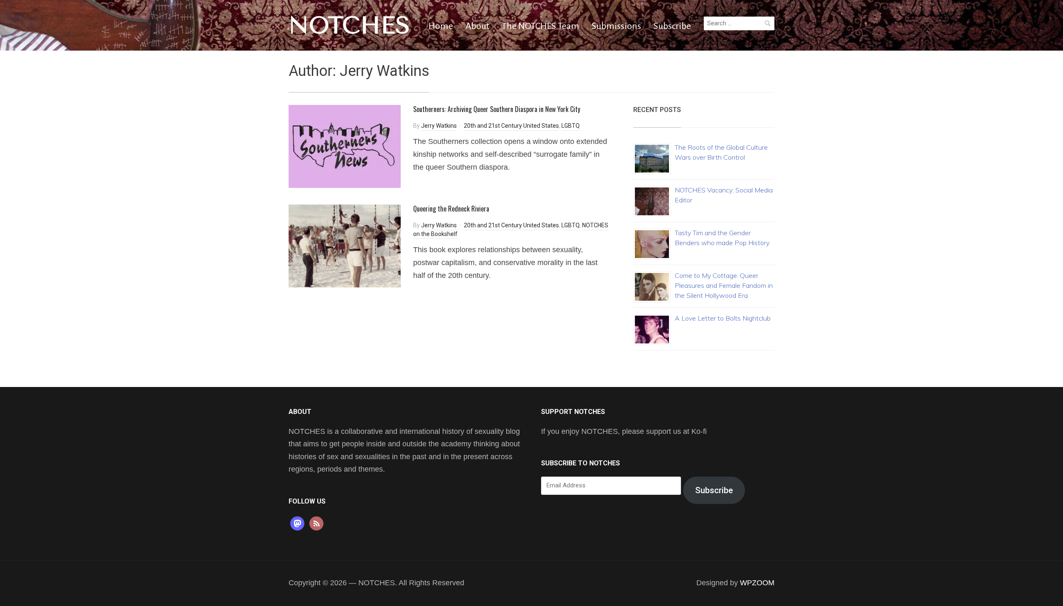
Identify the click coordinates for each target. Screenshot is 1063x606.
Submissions (616, 26)
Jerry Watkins (439, 125)
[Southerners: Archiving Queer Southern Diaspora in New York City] (345, 146)
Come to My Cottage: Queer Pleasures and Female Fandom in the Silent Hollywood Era (724, 285)
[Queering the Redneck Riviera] (345, 245)
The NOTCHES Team (540, 26)
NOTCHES (349, 25)
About (477, 26)
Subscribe (672, 26)
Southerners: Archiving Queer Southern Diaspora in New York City (496, 109)
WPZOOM (757, 583)
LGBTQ (570, 125)
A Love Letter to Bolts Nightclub (723, 318)
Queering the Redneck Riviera (451, 209)
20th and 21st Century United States (511, 125)
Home (441, 26)
